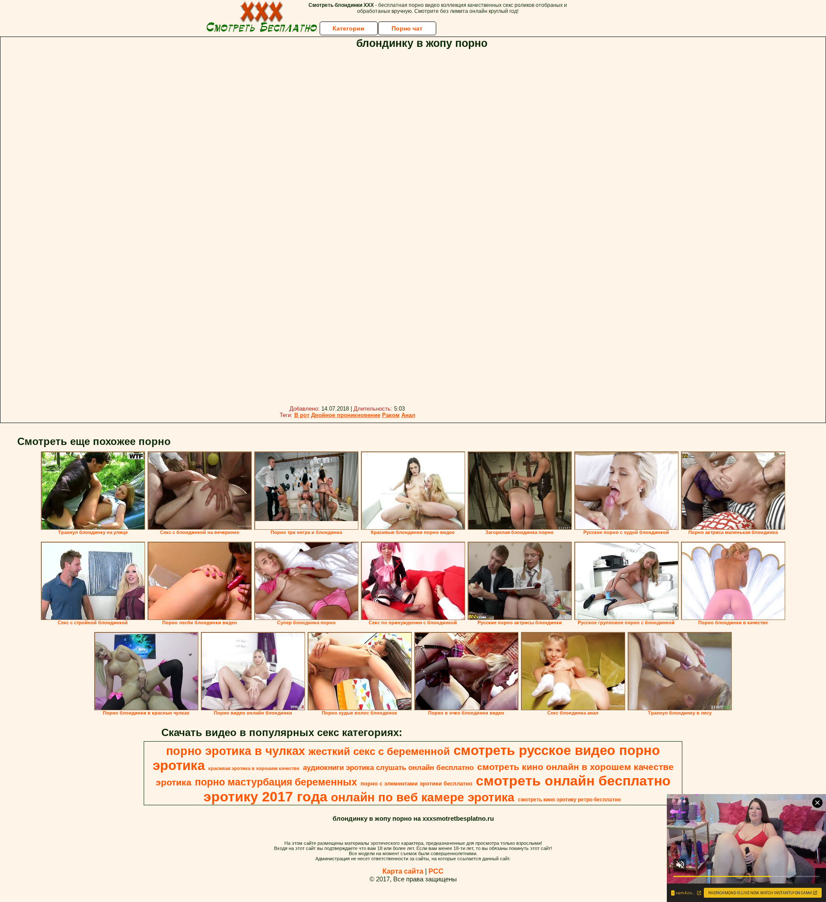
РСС (436, 871)
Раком (391, 415)
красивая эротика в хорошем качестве (253, 768)
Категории (348, 28)
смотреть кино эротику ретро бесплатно (569, 800)
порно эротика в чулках (235, 751)
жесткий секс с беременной (379, 751)
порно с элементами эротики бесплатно (416, 783)
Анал (408, 415)
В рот (301, 415)
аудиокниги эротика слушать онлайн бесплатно (388, 767)
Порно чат (406, 28)
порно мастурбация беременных (276, 782)
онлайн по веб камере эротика (423, 797)
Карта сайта (402, 871)
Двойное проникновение (345, 415)
